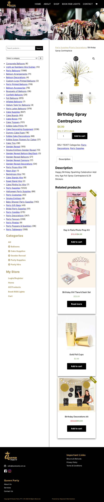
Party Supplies (61, 47)
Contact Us (8, 491)
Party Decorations (78, 47)
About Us (8, 484)
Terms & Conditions (74, 466)
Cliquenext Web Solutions (67, 499)
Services (7, 488)
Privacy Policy (72, 462)
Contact (88, 4)
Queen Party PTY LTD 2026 (20, 499)
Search (39, 48)
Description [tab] (64, 159)
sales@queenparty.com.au (16, 466)
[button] (93, 58)
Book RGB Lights (71, 4)
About (47, 4)
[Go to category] (40, 58)
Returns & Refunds (74, 459)
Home (38, 4)
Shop (56, 4)
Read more (76, 304)
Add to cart (79, 136)
